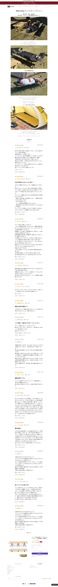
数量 (32, 547)
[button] (20, 6)
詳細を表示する (34, 556)
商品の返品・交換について (10, 569)
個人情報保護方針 (9, 571)
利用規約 (8, 572)
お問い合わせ (9, 565)
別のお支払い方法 (40, 555)
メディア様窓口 (31, 565)
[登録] (20, 578)
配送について (9, 568)
